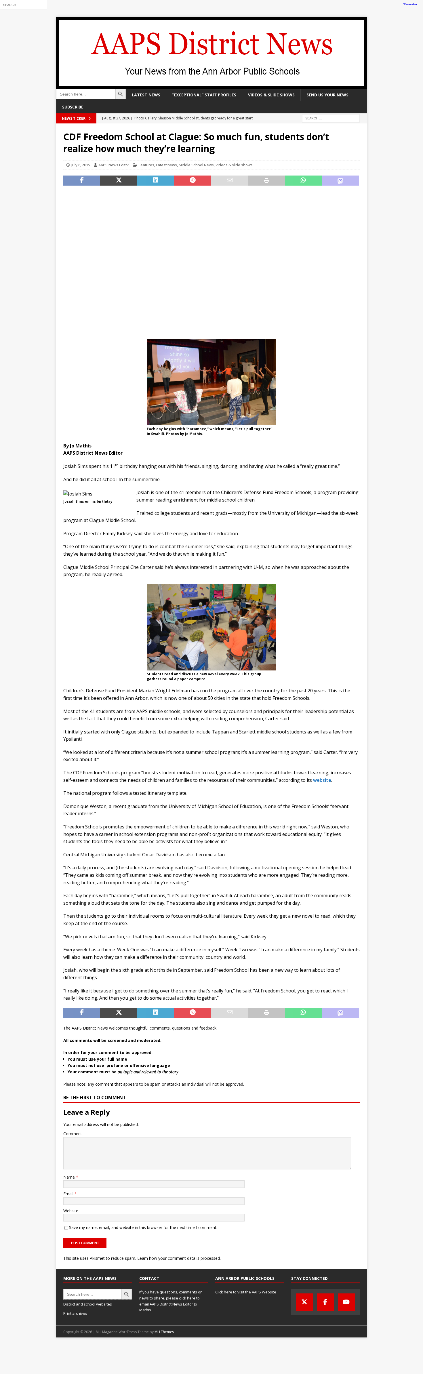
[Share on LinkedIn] (155, 181)
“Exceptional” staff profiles (204, 95)
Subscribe (72, 107)
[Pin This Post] (192, 181)
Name (69, 1177)
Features (146, 164)
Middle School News (196, 164)
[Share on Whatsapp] (303, 181)
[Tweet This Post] (118, 181)
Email (69, 1193)
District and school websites (87, 1304)
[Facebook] (325, 1302)
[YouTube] (346, 1302)
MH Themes (164, 1331)
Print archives (75, 1313)
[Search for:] (23, 4)
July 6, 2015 (80, 164)
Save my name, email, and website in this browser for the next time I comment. (143, 1227)
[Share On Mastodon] (340, 181)
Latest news (146, 95)
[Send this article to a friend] (229, 181)
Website (70, 1210)
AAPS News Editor (113, 164)
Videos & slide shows (271, 95)
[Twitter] (304, 1302)
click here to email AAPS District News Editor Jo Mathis (169, 1304)
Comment (72, 1133)
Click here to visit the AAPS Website (245, 1292)
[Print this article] (266, 181)
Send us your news (327, 95)
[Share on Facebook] (81, 181)
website (322, 780)
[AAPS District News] (211, 85)
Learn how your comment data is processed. (179, 1258)
